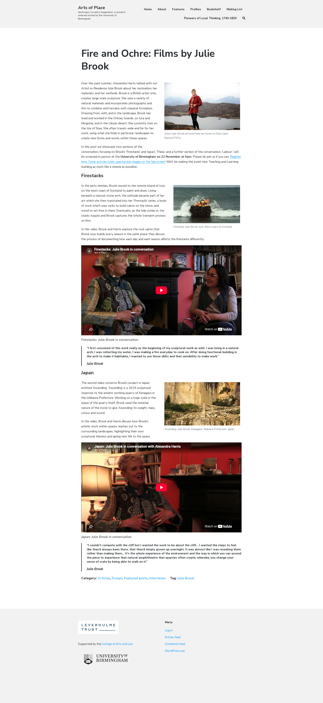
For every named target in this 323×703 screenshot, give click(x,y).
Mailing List (234, 9)
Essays (117, 578)
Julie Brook (185, 578)
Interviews (157, 578)
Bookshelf (214, 9)
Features (178, 9)
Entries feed (172, 637)
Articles (104, 578)
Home (148, 9)
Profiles (195, 9)
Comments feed (175, 644)
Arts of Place (91, 8)
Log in (169, 630)
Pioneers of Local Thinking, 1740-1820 (210, 18)
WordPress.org (175, 651)
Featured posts (136, 578)
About (162, 9)
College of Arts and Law (117, 644)
